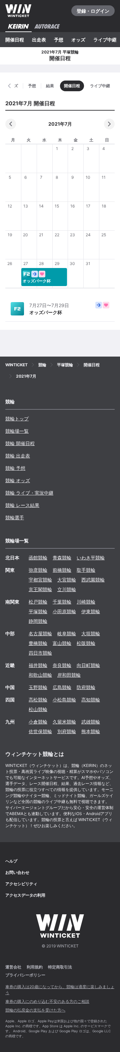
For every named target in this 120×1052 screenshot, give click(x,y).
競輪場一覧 (17, 431)
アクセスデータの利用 (25, 895)
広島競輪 (62, 687)
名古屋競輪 (40, 633)
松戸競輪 (38, 602)
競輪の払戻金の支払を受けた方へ (35, 1010)
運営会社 (13, 966)
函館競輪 (38, 557)
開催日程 (14, 39)
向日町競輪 (88, 665)
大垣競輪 (90, 633)
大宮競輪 (66, 579)
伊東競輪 (90, 611)
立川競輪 (66, 589)
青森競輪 (62, 557)
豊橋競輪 (38, 643)
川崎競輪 (86, 602)
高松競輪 (38, 699)
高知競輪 (90, 699)
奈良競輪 (62, 665)
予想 (58, 39)
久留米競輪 (64, 722)
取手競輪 (86, 570)
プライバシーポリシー (25, 974)
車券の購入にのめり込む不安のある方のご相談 (47, 1001)
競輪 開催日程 (20, 443)
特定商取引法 (60, 966)
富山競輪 (62, 643)
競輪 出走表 (17, 455)
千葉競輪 (62, 602)
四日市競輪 (40, 653)
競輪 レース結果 (22, 505)
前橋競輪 (62, 570)
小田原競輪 (64, 611)
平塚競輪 (38, 611)
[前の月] (10, 124)
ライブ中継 (105, 39)
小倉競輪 (38, 722)
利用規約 (35, 966)
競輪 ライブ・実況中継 (29, 493)
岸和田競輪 (69, 675)
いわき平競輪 (91, 557)
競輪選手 (14, 517)
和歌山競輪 (40, 675)
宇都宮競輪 (40, 579)
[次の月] (109, 124)
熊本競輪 (90, 731)
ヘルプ (11, 861)
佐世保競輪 (40, 731)
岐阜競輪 (66, 633)
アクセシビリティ (21, 883)
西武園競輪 (93, 579)
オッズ (78, 39)
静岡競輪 (38, 621)
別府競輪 (66, 731)
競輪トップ (17, 418)
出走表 (39, 39)
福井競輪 (38, 665)
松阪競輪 (86, 643)
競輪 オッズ (17, 480)
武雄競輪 (90, 722)
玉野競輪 (38, 687)
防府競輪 (86, 687)
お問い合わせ (17, 872)
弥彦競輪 (38, 570)
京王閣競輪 (40, 589)
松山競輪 (38, 709)
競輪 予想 (15, 468)
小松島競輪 (64, 699)
